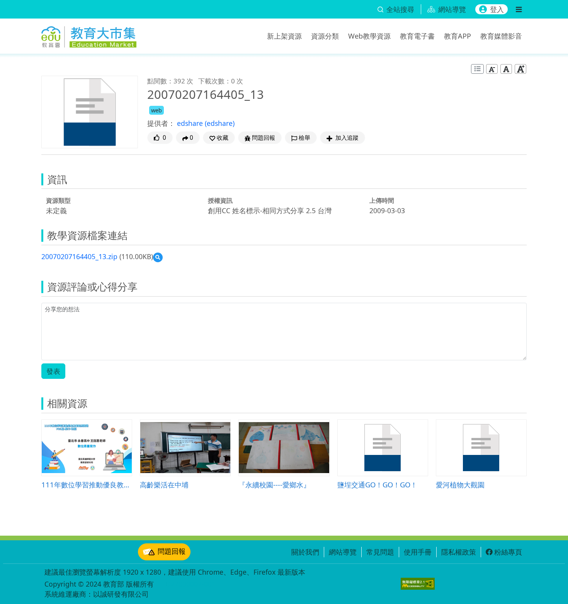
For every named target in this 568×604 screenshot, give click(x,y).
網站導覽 (343, 551)
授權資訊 (220, 200)
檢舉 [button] (304, 138)
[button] (219, 137)
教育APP (457, 36)
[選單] (519, 9)
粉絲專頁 (508, 551)
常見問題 (380, 551)
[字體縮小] (492, 69)
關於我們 (305, 551)
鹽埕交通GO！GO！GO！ (377, 484)
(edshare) (220, 123)
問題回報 (171, 551)
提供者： (161, 123)
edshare (191, 123)
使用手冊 (418, 551)
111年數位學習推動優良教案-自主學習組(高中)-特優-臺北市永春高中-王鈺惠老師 (86, 484)
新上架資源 (284, 36)
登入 (497, 9)
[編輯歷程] (477, 69)
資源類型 (58, 200)
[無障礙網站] (418, 584)
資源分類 (325, 36)
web (156, 110)
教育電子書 (417, 36)
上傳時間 (381, 200)
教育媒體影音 (501, 36)
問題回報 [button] (263, 138)
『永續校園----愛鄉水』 (274, 484)
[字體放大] (520, 69)
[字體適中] (506, 69)
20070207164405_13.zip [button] (79, 256)
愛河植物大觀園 (460, 484)
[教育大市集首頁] (88, 34)
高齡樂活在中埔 (164, 484)
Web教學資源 (369, 36)
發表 (53, 371)
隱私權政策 (458, 551)
